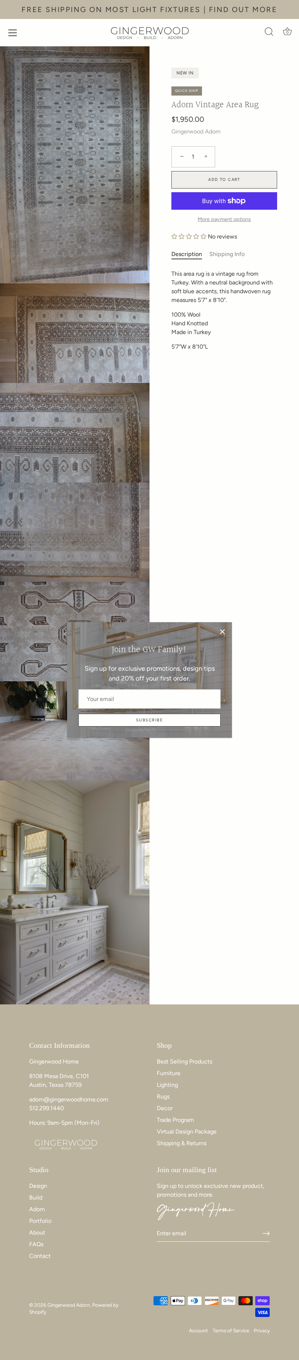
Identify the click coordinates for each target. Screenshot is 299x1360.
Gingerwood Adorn (196, 131)
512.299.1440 (46, 1108)
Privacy (262, 1330)
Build (35, 1197)
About (37, 1232)
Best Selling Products (184, 1061)
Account (198, 1330)
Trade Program (175, 1119)
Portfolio (40, 1220)
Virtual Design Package (187, 1131)
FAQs (36, 1244)
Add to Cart (224, 179)
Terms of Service (231, 1330)
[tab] (190, 254)
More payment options (224, 219)
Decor (164, 1108)
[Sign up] (266, 1233)
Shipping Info (227, 254)
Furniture (168, 1073)
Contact (40, 1255)
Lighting (167, 1084)
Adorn (37, 1209)
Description (186, 254)
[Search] (269, 34)
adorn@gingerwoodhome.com (68, 1099)
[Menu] (13, 33)
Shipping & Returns (181, 1143)
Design (38, 1185)
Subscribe (149, 720)
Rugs (163, 1096)
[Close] (222, 632)
